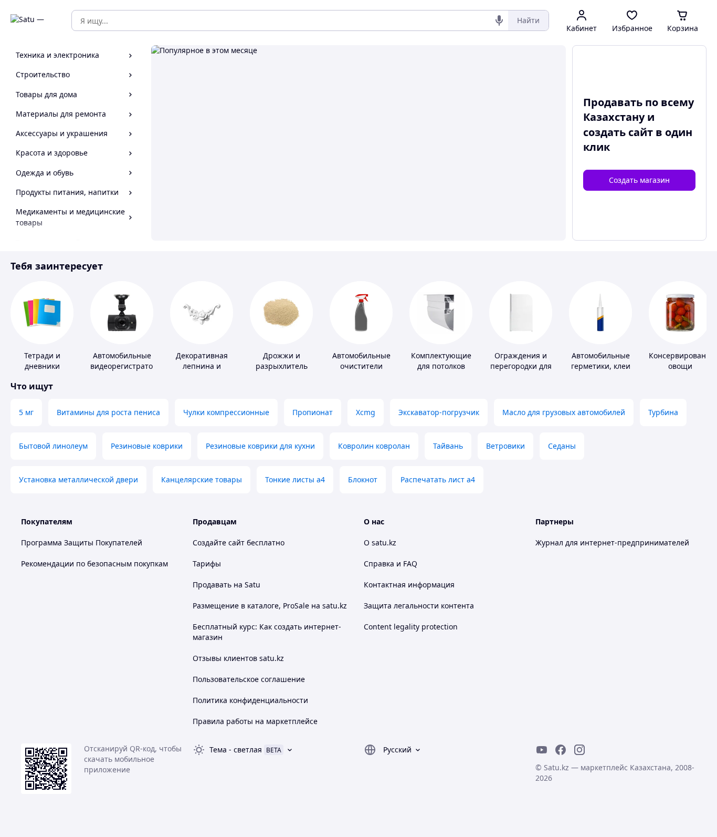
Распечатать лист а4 (437, 479)
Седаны (562, 446)
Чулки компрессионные (226, 412)
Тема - (235, 750)
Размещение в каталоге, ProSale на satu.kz (270, 606)
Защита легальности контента (419, 606)
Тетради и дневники (42, 360)
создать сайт (618, 132)
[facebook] (560, 749)
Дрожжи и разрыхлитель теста (282, 365)
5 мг (26, 412)
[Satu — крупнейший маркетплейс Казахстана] (33, 20)
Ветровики (505, 446)
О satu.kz (380, 542)
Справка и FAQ (390, 564)
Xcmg (365, 412)
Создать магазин (639, 180)
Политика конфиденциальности (250, 700)
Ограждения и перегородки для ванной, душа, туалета (521, 371)
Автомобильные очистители (361, 360)
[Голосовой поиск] (499, 20)
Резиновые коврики (147, 446)
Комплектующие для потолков (441, 360)
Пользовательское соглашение (249, 679)
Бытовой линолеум (53, 446)
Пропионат (312, 412)
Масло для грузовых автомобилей (563, 412)
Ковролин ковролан (374, 446)
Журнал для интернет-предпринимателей (612, 542)
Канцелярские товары (201, 479)
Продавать (212, 585)
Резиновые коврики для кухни (260, 446)
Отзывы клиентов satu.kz (238, 658)
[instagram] (579, 749)
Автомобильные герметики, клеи (600, 360)
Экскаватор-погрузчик (438, 412)
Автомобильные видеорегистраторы (126, 360)
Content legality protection (411, 627)
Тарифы (207, 564)
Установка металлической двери (78, 479)
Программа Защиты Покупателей (81, 542)
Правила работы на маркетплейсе (255, 721)
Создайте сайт (219, 542)
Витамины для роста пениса (108, 412)
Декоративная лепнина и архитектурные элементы (201, 371)
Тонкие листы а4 (295, 479)
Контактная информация (409, 585)
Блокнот (362, 479)
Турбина (663, 412)
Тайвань (448, 446)
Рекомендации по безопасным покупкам (94, 564)
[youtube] (541, 749)
